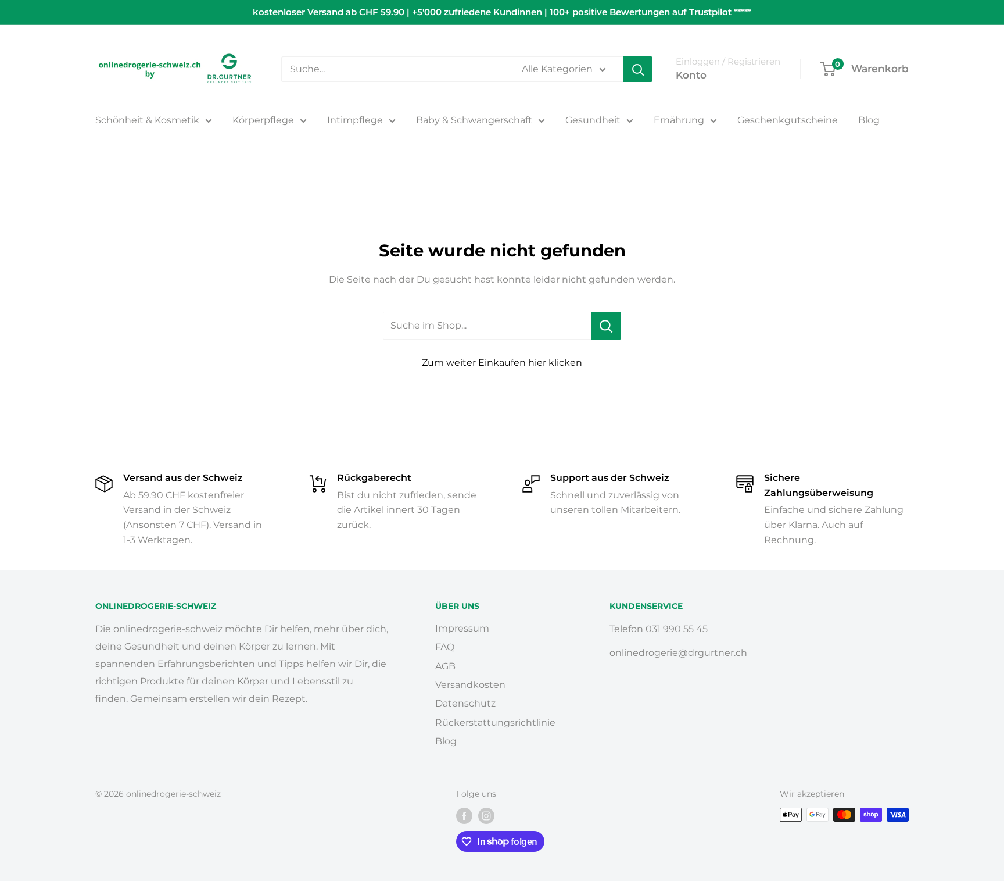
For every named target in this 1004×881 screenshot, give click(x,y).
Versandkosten (470, 684)
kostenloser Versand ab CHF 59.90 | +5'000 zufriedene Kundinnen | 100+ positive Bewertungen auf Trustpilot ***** (502, 11)
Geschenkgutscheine (787, 120)
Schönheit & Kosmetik (147, 120)
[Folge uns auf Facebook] (464, 816)
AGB (445, 666)
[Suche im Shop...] (606, 326)
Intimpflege (355, 120)
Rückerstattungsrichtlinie (495, 722)
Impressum (462, 628)
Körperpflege (263, 120)
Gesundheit (593, 120)
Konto (691, 75)
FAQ (444, 646)
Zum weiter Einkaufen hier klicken (502, 362)
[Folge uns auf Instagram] (486, 816)
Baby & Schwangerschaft (474, 120)
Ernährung (679, 120)
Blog (869, 120)
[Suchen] (637, 69)
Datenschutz (465, 703)
